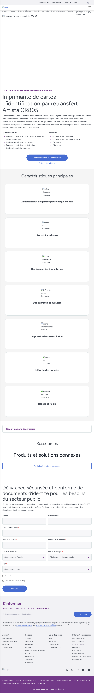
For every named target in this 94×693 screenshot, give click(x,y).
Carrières (28, 647)
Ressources (76, 647)
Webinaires (29, 659)
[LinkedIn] (83, 669)
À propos (28, 638)
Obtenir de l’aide (46, 163)
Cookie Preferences (28, 683)
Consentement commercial (14, 576)
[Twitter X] (66, 669)
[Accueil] (6, 7)
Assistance (29, 641)
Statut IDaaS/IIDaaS (78, 638)
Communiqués (54, 644)
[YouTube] (89, 669)
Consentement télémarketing (15, 581)
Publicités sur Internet (46, 680)
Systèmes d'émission (25, 11)
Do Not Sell (41, 683)
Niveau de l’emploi (55, 552)
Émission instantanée (41, 11)
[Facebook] (72, 669)
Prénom (5, 516)
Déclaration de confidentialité (46, 626)
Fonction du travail (9, 552)
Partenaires (29, 644)
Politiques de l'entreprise (10, 683)
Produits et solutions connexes (47, 466)
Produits (13, 11)
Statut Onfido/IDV (78, 641)
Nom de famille (53, 516)
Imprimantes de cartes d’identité (62, 11)
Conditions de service (64, 680)
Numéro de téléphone (56, 540)
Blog (75, 3)
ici (52, 624)
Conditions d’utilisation (24, 626)
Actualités (52, 641)
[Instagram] (77, 669)
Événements (29, 656)
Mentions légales (78, 653)
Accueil (4, 11)
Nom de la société (9, 540)
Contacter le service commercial (47, 157)
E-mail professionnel (10, 528)
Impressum (29, 662)
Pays (4, 564)
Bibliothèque (76, 650)
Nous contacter (7, 638)
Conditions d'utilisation (82, 680)
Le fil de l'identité (54, 647)
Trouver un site (7, 647)
